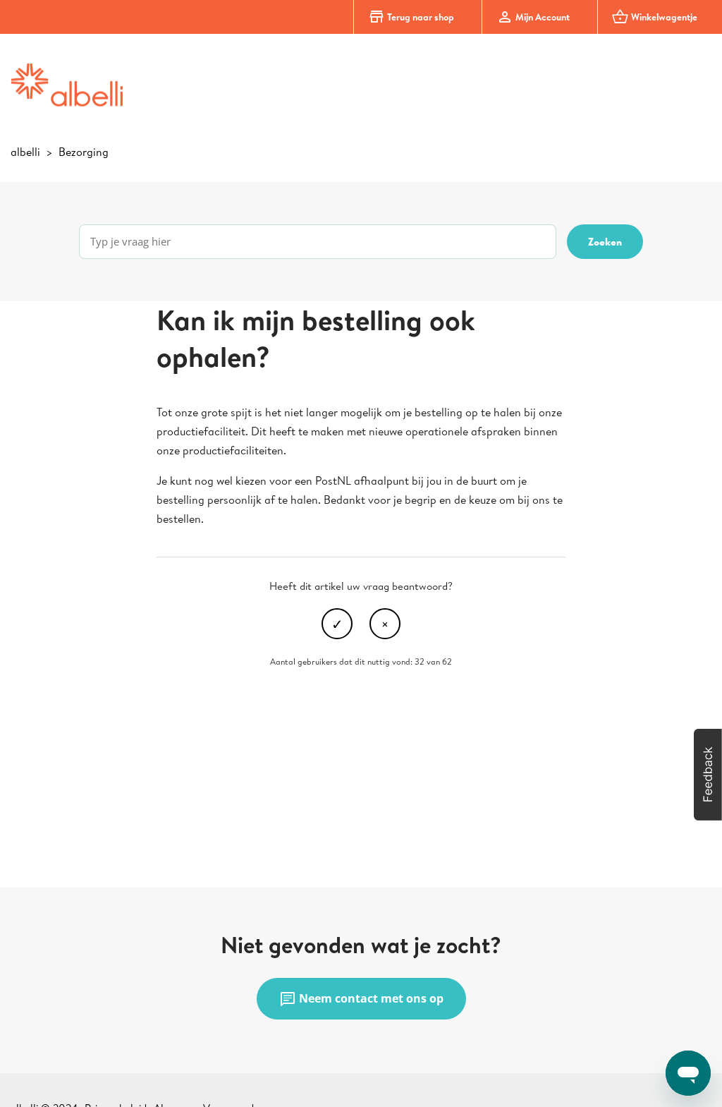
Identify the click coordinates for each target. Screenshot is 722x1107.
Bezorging (84, 151)
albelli (25, 151)
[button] (708, 775)
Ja (337, 623)
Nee (384, 623)
